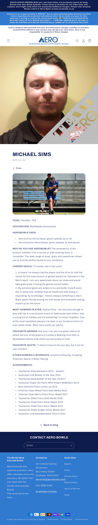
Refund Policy (70, 482)
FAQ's (67, 470)
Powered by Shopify (37, 519)
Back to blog (51, 425)
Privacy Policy (70, 476)
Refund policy (53, 519)
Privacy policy (66, 519)
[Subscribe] (71, 445)
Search (67, 464)
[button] (8, 41)
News (67, 495)
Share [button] (18, 168)
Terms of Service (72, 489)
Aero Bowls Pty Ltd (21, 519)
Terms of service (81, 519)
